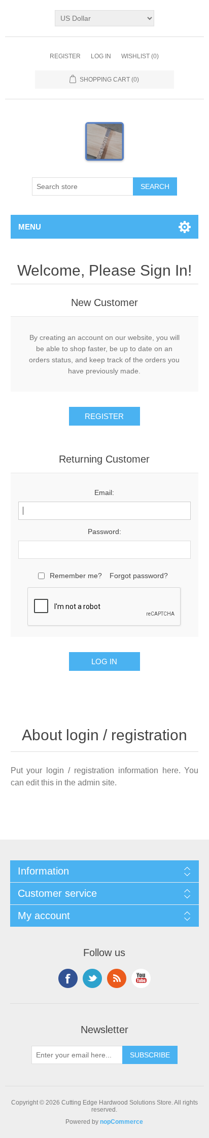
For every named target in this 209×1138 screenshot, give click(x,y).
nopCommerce (121, 1121)
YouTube (141, 978)
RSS (116, 978)
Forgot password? (139, 576)
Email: (104, 492)
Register (65, 56)
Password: (104, 531)
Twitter (92, 978)
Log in (101, 56)
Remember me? (76, 576)
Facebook (68, 978)
